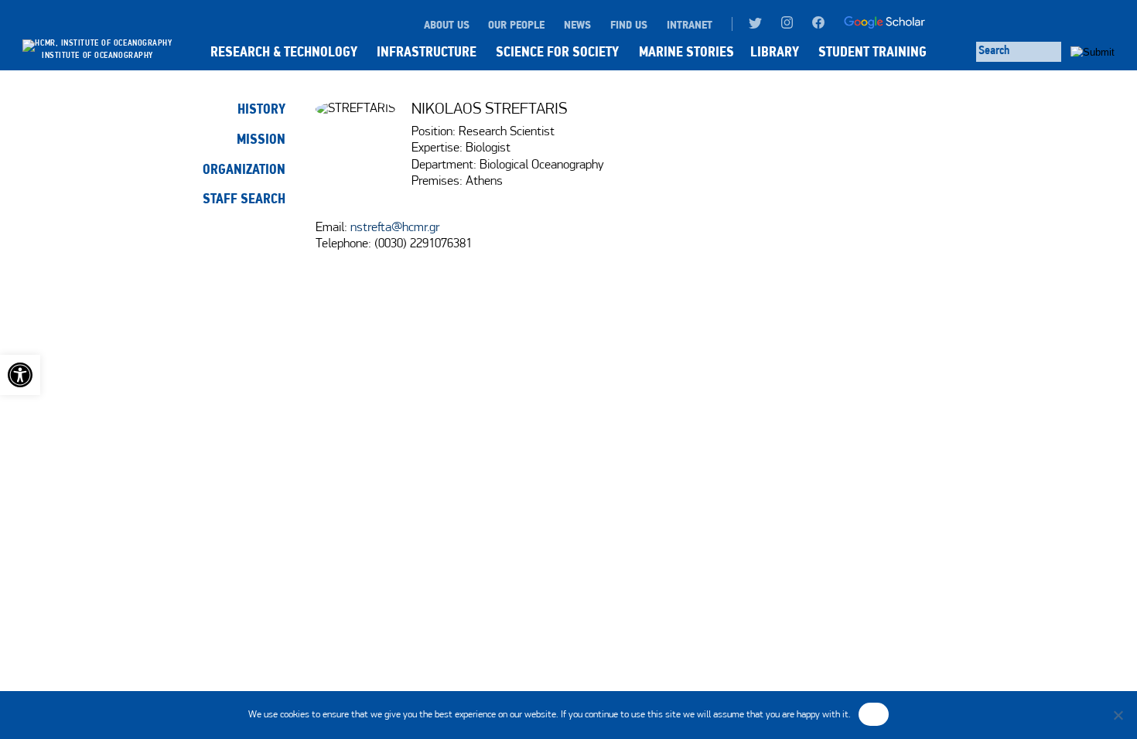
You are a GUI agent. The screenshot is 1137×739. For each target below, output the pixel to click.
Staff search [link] (244, 198)
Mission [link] (261, 139)
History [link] (261, 108)
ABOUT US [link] (446, 25)
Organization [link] (244, 169)
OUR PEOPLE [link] (516, 25)
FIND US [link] (628, 25)
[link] (20, 375)
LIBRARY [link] (774, 51)
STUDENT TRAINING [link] (872, 51)
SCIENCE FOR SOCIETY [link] (557, 51)
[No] (1117, 715)
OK (873, 713)
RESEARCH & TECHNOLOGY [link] (283, 51)
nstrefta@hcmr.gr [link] (394, 228)
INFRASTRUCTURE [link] (426, 51)
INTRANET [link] (689, 25)
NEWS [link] (577, 25)
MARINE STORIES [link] (686, 51)
